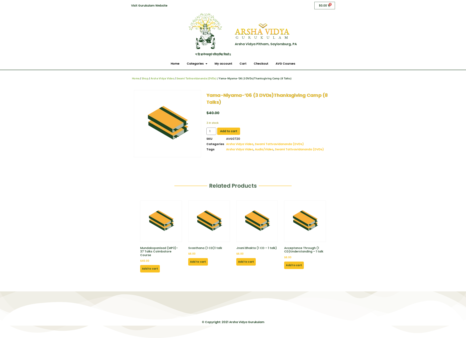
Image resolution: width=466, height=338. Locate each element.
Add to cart (228, 131)
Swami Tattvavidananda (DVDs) (196, 78)
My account (223, 64)
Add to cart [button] (150, 268)
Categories (195, 64)
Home (175, 64)
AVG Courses (285, 64)
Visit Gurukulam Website (149, 5)
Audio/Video (264, 149)
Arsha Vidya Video (162, 78)
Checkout (261, 64)
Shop (145, 78)
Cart (243, 64)
